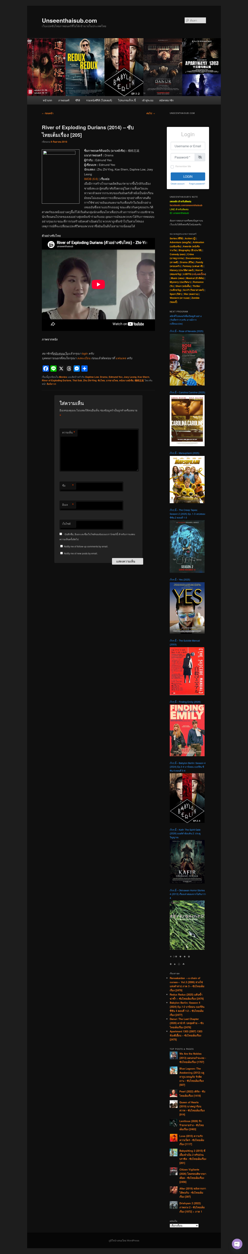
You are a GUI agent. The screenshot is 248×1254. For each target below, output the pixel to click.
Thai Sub (77, 380)
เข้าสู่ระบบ (147, 100)
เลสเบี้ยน (200, 274)
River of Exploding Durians (56, 380)
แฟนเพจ (120, 358)
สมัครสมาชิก (166, 100)
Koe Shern (143, 377)
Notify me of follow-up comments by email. (86, 546)
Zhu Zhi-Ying (89, 380)
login (85, 353)
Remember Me (183, 166)
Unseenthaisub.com (69, 20)
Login (188, 176)
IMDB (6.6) (91, 179)
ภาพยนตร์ (63, 100)
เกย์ (194, 274)
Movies (63, 377)
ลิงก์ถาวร (51, 384)
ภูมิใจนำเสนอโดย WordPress (124, 1240)
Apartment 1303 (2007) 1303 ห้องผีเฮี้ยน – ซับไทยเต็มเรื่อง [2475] (186, 1035)
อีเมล (68, 505)
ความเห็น (68, 432)
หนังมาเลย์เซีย (126, 380)
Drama (104, 377)
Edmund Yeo (115, 377)
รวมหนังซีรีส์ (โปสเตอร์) (99, 100)
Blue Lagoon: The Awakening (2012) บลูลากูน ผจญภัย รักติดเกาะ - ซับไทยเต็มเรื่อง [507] (191, 1077)
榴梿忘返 (139, 380)
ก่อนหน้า (47, 113)
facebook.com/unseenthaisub (186, 205)
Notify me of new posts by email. (81, 553)
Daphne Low (92, 377)
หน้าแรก (47, 100)
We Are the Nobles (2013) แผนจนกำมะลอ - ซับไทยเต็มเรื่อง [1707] (192, 1058)
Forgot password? (197, 183)
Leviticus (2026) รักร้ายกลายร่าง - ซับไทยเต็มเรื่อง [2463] (191, 1125)
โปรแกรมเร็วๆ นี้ (127, 100)
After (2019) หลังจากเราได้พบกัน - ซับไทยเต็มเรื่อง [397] (192, 1192)
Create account (177, 183)
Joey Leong (130, 377)
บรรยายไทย (112, 380)
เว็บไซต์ (66, 523)
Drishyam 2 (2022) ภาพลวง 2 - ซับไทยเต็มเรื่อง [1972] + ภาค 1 (192, 1207)
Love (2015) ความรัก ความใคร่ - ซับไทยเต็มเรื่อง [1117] (191, 1140)
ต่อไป (150, 113)
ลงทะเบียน (83, 358)
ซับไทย (101, 380)
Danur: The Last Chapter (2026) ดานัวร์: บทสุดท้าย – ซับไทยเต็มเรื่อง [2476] (187, 1023)
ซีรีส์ (77, 100)
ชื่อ (68, 485)
